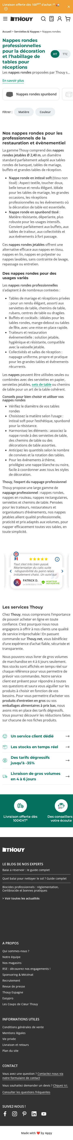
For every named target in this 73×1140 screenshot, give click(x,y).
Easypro (7, 998)
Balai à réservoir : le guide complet (26, 870)
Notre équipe (11, 957)
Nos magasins (11, 963)
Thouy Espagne (12, 992)
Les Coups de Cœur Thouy (20, 1004)
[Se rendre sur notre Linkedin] (34, 1113)
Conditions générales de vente (23, 1027)
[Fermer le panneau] (69, 7)
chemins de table (28, 440)
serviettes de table (23, 308)
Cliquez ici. (60, 1085)
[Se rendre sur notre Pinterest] (24, 1113)
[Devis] (51, 19)
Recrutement (11, 980)
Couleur (45, 112)
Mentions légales (14, 1033)
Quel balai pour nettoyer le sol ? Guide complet (34, 878)
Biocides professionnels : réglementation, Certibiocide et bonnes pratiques (30, 888)
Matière (23, 112)
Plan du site (10, 1051)
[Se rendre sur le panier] (68, 19)
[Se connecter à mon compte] (59, 19)
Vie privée (9, 1039)
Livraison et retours (15, 1045)
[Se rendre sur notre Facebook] (4, 1113)
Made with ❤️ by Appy (36, 1133)
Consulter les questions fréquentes (26, 1092)
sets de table (41, 384)
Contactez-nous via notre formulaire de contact (32, 1076)
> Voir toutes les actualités (21, 898)
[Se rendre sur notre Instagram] (14, 1113)
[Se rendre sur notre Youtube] (43, 1113)
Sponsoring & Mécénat (17, 975)
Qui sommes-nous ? (15, 951)
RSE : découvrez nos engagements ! (26, 969)
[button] (5, 19)
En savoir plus (13, 80)
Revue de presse (13, 986)
